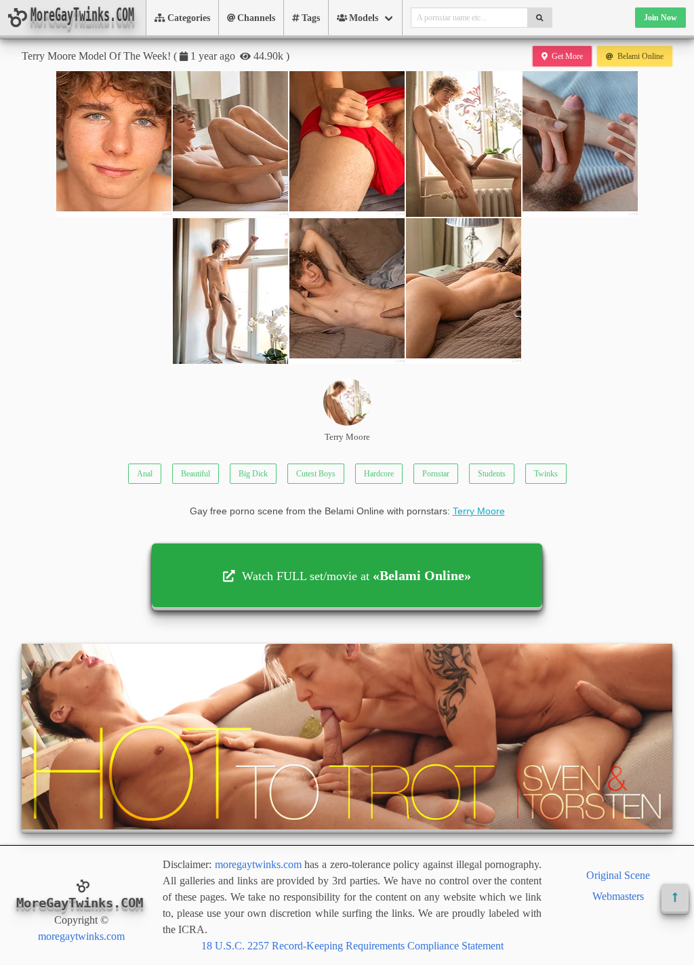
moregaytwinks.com (81, 936)
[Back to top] (675, 897)
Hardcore (379, 473)
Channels (256, 18)
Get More (567, 56)
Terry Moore (347, 437)
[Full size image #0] (113, 144)
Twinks (546, 473)
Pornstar (435, 473)
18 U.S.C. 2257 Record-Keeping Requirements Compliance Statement (352, 945)
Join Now (660, 17)
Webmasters (618, 896)
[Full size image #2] (347, 144)
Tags (311, 18)
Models (363, 18)
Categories (188, 18)
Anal (144, 473)
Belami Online (640, 56)
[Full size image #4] (580, 144)
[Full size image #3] (463, 144)
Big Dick (253, 473)
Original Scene (618, 875)
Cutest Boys (315, 473)
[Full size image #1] (230, 144)
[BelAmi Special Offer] (347, 825)
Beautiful (195, 473)
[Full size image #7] (463, 291)
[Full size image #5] (230, 291)
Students (492, 473)
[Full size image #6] (347, 291)
